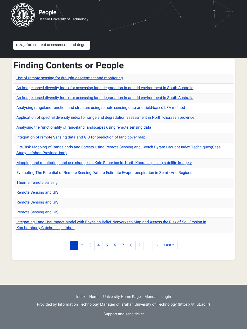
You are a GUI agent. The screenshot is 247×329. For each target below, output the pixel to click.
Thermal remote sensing (37, 183)
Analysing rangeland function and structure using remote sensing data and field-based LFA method (100, 108)
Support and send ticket (123, 314)
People (47, 12)
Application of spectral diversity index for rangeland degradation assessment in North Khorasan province (105, 118)
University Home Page (122, 297)
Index (80, 297)
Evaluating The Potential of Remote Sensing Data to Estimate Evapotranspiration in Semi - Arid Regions (104, 173)
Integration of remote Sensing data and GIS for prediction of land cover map (80, 138)
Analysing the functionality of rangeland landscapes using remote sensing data (83, 128)
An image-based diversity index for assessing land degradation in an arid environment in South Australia (104, 88)
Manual (151, 297)
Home (94, 297)
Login (166, 297)
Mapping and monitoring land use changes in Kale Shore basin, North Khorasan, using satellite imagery (104, 163)
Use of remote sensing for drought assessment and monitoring (69, 78)
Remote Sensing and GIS (37, 193)
